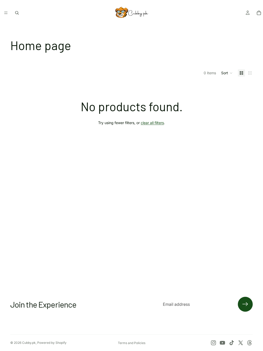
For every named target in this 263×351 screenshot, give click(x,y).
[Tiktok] (232, 343)
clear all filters (152, 123)
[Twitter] (241, 343)
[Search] (17, 13)
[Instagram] (213, 343)
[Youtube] (222, 343)
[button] (227, 73)
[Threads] (250, 343)
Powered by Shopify (52, 343)
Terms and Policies (131, 343)
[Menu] (6, 13)
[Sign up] (245, 304)
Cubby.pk (29, 343)
